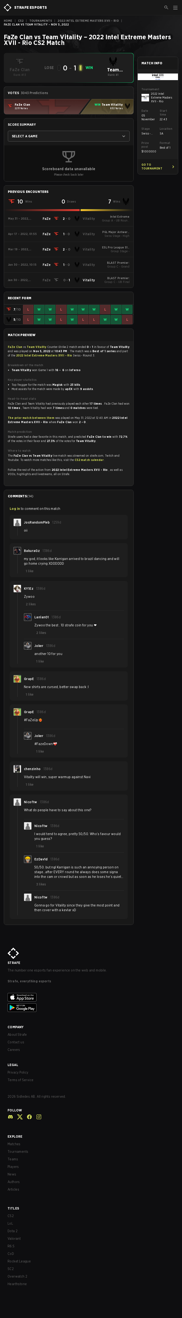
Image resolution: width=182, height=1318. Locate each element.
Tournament (150, 89)
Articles (13, 1189)
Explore (15, 1136)
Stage (145, 128)
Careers (14, 1050)
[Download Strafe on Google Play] (91, 1007)
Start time (163, 112)
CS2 (20, 20)
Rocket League (19, 1261)
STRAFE (14, 963)
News (12, 1174)
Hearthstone (17, 1284)
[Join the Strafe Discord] (10, 1117)
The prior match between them (31, 418)
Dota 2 (13, 1231)
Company (16, 1027)
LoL (10, 1223)
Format (165, 143)
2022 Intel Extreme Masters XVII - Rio (88, 20)
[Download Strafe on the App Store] (91, 997)
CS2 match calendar (90, 460)
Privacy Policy (18, 1072)
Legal (13, 1065)
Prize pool (145, 144)
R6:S (11, 1246)
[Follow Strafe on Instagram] (37, 1117)
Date (144, 111)
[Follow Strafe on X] (18, 1117)
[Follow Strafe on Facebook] (27, 1117)
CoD (11, 1254)
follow (15, 1110)
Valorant (14, 1238)
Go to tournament (151, 166)
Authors (14, 1182)
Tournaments (40, 20)
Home (8, 20)
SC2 (11, 1269)
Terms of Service (20, 1080)
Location (166, 128)
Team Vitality (37, 347)
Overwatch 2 (17, 1276)
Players (13, 1167)
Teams (13, 1159)
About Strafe (17, 1034)
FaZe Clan (15, 347)
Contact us (16, 1042)
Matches (14, 1144)
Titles (13, 1208)
